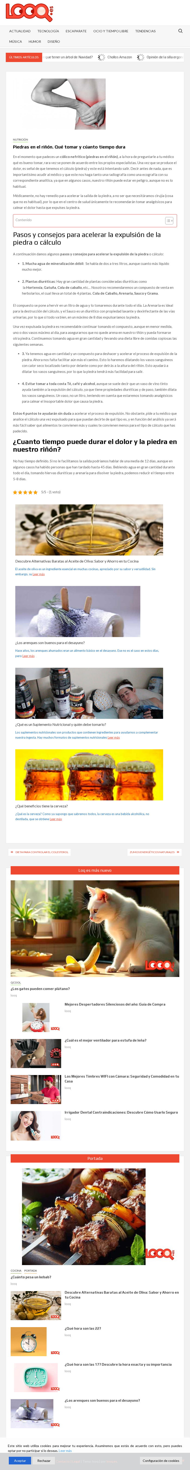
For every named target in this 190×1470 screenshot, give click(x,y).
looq (14, 995)
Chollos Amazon (91, 57)
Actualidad (20, 31)
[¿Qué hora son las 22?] (36, 1341)
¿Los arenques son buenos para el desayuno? (50, 642)
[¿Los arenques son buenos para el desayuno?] (89, 628)
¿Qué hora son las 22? (83, 1328)
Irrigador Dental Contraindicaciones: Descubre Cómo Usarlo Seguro (121, 1112)
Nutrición (20, 139)
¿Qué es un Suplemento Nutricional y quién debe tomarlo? (60, 724)
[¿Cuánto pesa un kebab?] (95, 1216)
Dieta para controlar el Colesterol (42, 852)
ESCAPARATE (76, 31)
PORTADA (30, 1270)
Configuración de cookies (161, 1461)
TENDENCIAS (145, 31)
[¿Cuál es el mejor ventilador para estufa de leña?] (36, 1053)
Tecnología (48, 31)
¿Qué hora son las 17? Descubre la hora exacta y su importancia (118, 1364)
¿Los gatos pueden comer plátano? (40, 989)
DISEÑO (54, 41)
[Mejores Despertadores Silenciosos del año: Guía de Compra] (36, 1017)
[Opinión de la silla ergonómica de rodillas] (113, 57)
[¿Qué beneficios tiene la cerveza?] (89, 795)
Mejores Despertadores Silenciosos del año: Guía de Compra (115, 1004)
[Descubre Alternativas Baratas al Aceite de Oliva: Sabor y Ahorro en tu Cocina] (89, 546)
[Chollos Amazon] (74, 57)
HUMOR (35, 41)
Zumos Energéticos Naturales (152, 852)
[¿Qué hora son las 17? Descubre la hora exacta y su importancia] (36, 1377)
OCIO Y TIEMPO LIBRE (110, 31)
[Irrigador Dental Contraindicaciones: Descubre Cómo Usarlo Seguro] (36, 1125)
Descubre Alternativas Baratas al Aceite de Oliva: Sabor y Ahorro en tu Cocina (77, 561)
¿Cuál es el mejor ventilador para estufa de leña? (105, 1040)
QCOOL (16, 982)
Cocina (16, 1270)
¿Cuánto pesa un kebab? (31, 1277)
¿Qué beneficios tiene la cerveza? (41, 806)
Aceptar (20, 1461)
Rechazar (44, 1461)
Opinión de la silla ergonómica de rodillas (149, 57)
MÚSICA (15, 41)
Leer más (39, 574)
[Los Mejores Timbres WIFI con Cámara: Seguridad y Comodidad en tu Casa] (36, 1089)
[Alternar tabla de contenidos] (167, 221)
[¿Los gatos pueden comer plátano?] (95, 928)
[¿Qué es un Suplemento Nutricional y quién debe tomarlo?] (89, 709)
